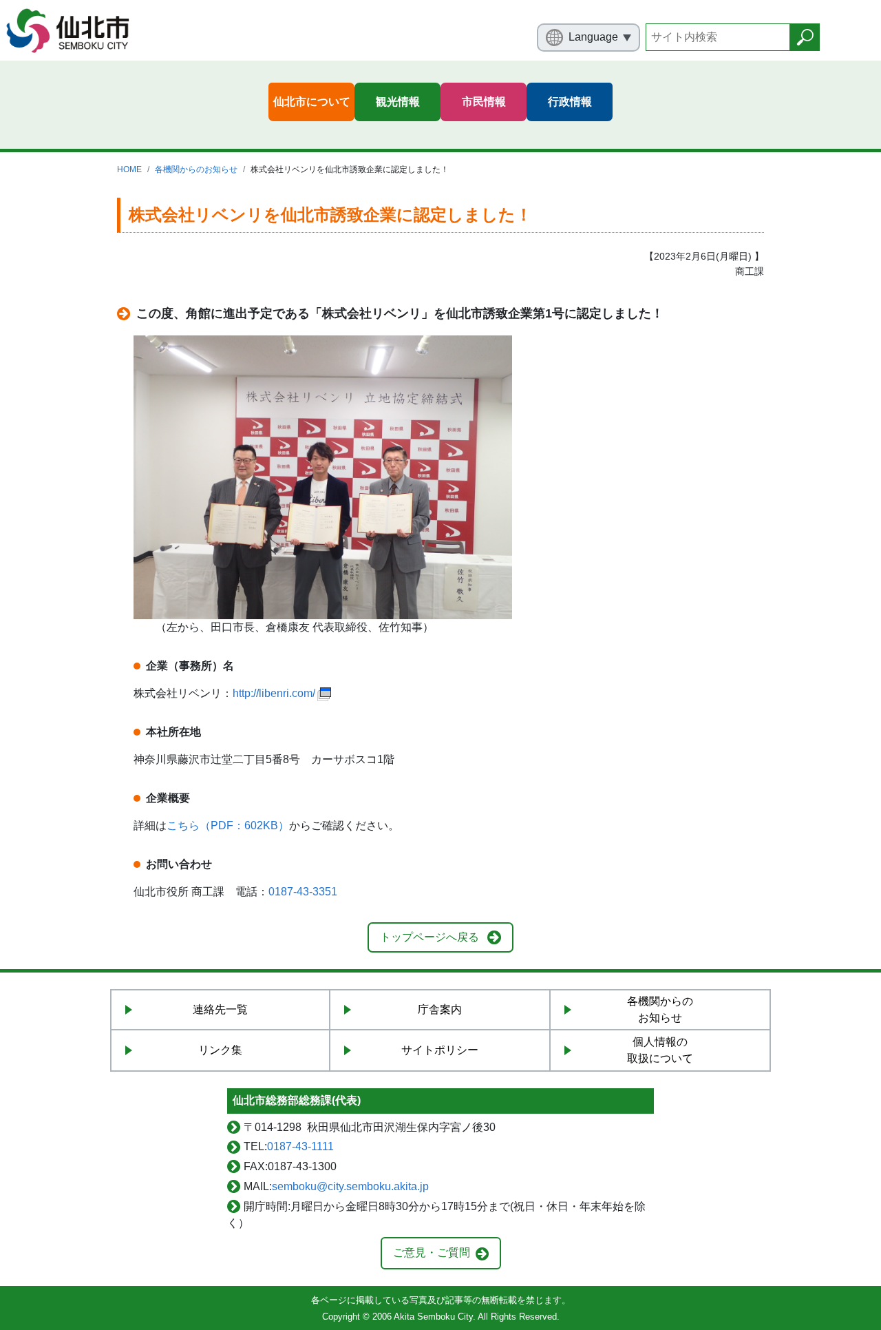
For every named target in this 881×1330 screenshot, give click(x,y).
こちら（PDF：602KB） (228, 825)
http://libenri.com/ (274, 693)
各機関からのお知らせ (196, 169)
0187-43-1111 (300, 1146)
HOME (129, 169)
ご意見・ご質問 (431, 1252)
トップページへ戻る (429, 937)
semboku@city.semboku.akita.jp (350, 1186)
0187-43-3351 (302, 891)
